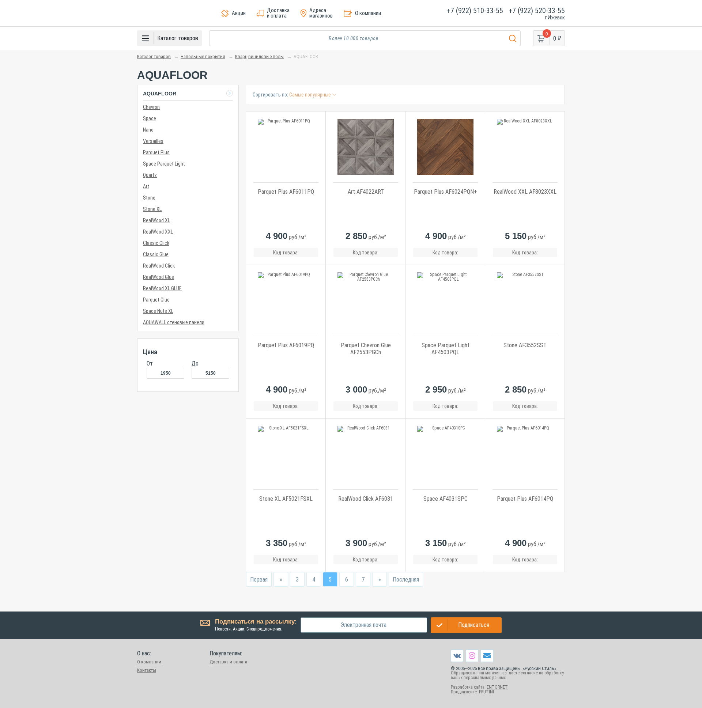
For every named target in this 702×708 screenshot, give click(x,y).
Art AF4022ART (366, 191)
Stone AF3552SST (525, 345)
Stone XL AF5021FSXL (286, 498)
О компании (149, 662)
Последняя (406, 579)
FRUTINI (486, 691)
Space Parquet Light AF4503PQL (445, 349)
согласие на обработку (542, 672)
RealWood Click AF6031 (365, 498)
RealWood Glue (158, 277)
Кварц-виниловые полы (259, 56)
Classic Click (156, 243)
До (195, 363)
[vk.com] (457, 655)
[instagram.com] (472, 655)
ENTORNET (497, 687)
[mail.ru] (487, 655)
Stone (149, 198)
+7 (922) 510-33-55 (475, 10)
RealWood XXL (158, 232)
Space (149, 118)
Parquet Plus (156, 152)
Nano (148, 130)
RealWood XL (156, 220)
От (150, 363)
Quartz (150, 175)
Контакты (146, 670)
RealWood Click (159, 266)
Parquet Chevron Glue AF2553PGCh (366, 349)
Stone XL (152, 209)
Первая (259, 579)
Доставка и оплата (228, 662)
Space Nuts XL (158, 311)
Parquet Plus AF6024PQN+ (445, 191)
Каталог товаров (154, 56)
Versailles (153, 141)
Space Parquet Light (164, 164)
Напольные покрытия (203, 56)
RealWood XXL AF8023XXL (525, 191)
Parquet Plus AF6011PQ (286, 191)
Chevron (151, 107)
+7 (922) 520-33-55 (537, 10)
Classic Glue (156, 254)
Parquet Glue (156, 300)
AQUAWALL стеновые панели (173, 322)
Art (146, 186)
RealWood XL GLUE (162, 288)
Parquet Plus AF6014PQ (525, 498)
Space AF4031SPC (445, 498)
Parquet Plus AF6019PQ (286, 345)
